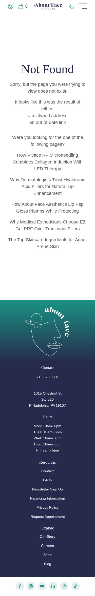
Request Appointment (47, 517)
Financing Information (47, 498)
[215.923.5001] (71, 6)
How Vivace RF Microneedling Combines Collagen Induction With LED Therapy (48, 162)
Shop (47, 555)
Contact (47, 471)
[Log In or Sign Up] (10, 6)
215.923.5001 (47, 377)
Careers (47, 546)
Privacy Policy (47, 507)
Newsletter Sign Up (47, 489)
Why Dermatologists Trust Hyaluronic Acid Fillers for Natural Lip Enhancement (47, 186)
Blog (47, 564)
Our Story (47, 537)
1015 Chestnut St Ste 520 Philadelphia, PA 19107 (47, 399)
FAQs (47, 480)
